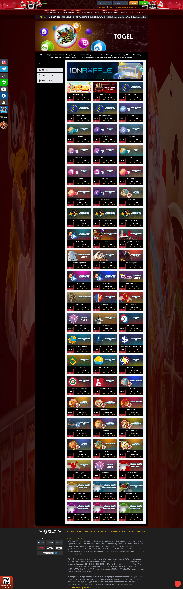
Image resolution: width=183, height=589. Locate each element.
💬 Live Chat (110, 7)
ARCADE (71, 11)
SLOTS (104, 11)
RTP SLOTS (70, 531)
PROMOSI (131, 12)
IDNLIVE (53, 11)
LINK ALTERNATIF (100, 531)
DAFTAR (143, 3)
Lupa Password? (131, 7)
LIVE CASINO (62, 11)
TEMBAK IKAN (113, 11)
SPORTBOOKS (87, 12)
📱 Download (101, 7)
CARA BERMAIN (114, 531)
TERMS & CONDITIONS (84, 531)
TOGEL (78, 11)
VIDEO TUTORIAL (128, 531)
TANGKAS (97, 12)
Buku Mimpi (47, 80)
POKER (46, 11)
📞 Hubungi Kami (120, 7)
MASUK (133, 3)
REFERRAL (123, 12)
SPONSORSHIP (141, 531)
